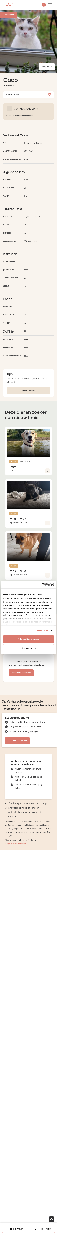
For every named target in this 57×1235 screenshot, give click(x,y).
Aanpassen (26, 648)
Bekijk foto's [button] (47, 67)
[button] (44, 5)
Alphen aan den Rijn (18, 522)
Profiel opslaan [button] (12, 95)
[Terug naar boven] (51, 1219)
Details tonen (42, 630)
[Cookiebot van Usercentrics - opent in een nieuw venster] (42, 584)
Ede (11, 470)
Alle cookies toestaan (28, 639)
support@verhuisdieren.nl (16, 844)
